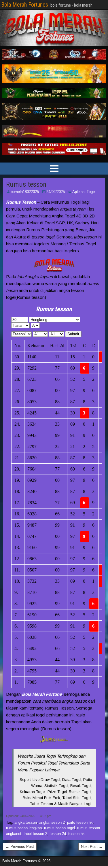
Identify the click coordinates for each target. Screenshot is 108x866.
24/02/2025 (55, 192)
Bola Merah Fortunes (24, 4)
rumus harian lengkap (24, 828)
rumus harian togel (59, 828)
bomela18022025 (25, 192)
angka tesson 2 (52, 822)
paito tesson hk (80, 822)
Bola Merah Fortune (42, 694)
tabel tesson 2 (35, 833)
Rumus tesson (26, 184)
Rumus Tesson (21, 202)
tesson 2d (58, 833)
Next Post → (92, 846)
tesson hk (76, 833)
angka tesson (25, 822)
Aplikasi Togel (84, 192)
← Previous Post (19, 846)
